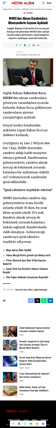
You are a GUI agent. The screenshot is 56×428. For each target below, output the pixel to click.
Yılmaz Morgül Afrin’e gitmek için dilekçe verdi (28, 255)
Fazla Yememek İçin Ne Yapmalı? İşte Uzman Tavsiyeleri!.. (34, 375)
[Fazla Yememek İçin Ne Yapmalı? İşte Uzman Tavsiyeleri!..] (10, 377)
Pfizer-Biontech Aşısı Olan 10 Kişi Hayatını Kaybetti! (24, 262)
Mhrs (31, 289)
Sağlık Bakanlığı (40, 289)
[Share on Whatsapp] (29, 45)
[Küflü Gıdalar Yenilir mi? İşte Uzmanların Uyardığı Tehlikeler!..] (10, 390)
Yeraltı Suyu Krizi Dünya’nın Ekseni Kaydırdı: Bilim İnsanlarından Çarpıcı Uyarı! (35, 360)
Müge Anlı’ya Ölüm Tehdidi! (18, 250)
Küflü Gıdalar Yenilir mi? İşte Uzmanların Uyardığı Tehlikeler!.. (34, 388)
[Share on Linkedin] (34, 45)
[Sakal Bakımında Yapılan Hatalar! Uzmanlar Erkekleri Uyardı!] (10, 331)
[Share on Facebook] (20, 45)
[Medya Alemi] (23, 3)
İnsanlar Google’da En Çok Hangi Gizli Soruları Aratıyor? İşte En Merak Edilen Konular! (34, 344)
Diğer (21, 335)
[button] (5, 3)
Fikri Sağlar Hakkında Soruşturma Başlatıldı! (27, 277)
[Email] (38, 45)
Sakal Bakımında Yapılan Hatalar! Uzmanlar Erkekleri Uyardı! (34, 329)
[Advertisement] (28, 314)
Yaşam (27, 368)
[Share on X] (25, 45)
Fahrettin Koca (21, 289)
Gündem (29, 13)
